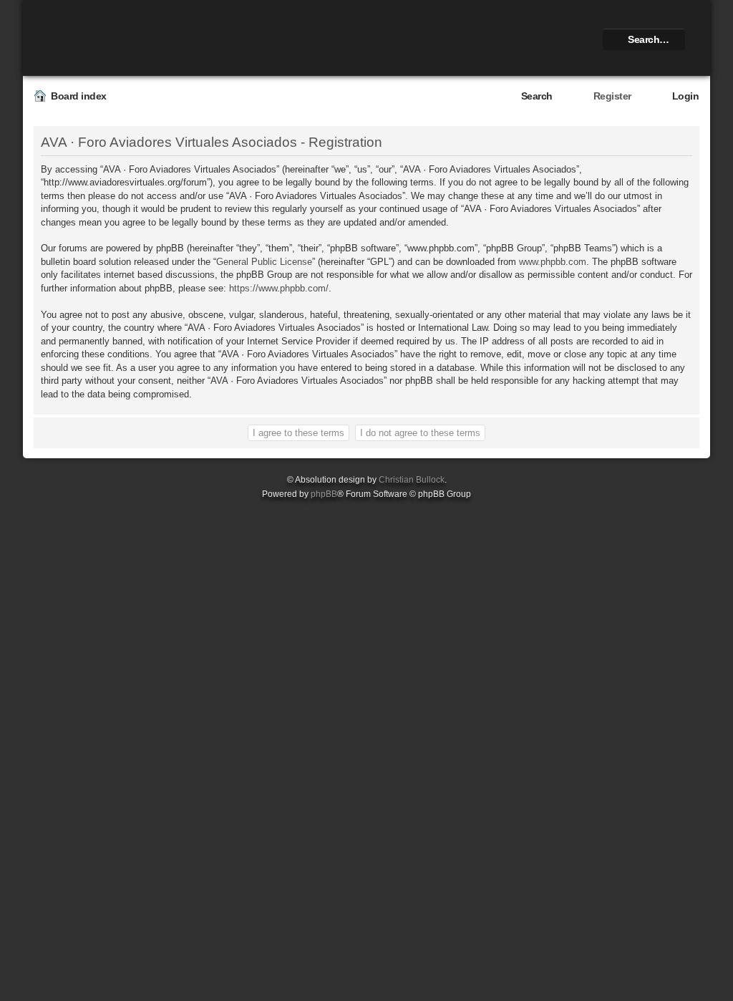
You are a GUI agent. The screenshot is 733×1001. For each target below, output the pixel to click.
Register (612, 96)
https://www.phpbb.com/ (279, 288)
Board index (79, 96)
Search (537, 96)
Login (685, 96)
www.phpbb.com (552, 261)
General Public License (264, 261)
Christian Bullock (412, 480)
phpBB (324, 494)
